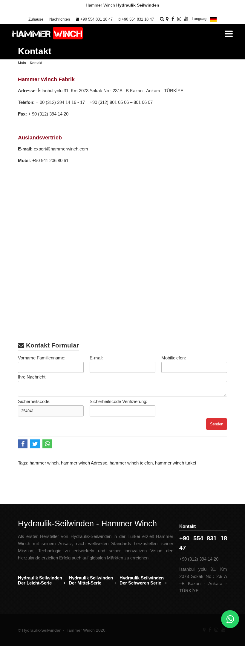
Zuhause (35, 19)
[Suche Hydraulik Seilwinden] (162, 18)
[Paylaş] (23, 444)
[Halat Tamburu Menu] (229, 33)
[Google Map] (204, 630)
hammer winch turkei (175, 462)
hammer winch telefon (131, 462)
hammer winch (44, 462)
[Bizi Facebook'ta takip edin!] (173, 19)
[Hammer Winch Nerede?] (167, 19)
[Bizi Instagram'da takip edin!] (179, 19)
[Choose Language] (213, 21)
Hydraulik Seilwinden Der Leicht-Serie (40, 580)
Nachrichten (59, 19)
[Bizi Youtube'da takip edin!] (186, 19)
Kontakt (34, 51)
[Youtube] (223, 630)
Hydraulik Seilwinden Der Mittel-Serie (91, 580)
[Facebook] (210, 630)
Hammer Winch (122, 5)
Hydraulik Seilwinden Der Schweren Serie (142, 580)
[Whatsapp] (230, 619)
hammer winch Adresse (84, 462)
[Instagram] (216, 630)
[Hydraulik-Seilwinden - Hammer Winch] (47, 33)
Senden (216, 424)
